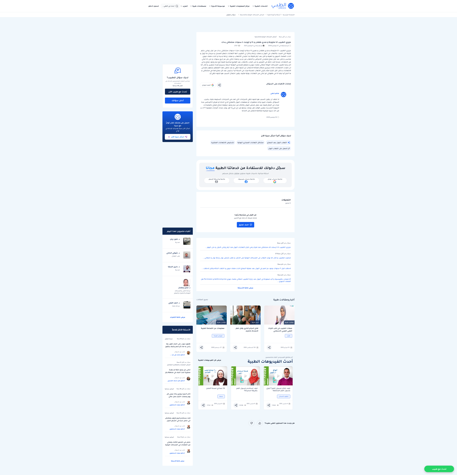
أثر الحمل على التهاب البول (279, 148)
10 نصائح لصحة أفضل (215, 388)
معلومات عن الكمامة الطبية (212, 328)
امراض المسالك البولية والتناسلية (252, 15)
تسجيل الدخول (153, 6)
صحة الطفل (169, 339)
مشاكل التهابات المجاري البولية (250, 142)
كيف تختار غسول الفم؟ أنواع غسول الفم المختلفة (278, 389)
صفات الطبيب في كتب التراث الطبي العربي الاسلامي (280, 329)
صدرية (177, 242)
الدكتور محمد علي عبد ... (177, 355)
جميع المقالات (202, 299)
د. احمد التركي (174, 302)
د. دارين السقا (174, 266)
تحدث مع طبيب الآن (177, 91)
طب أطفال (176, 256)
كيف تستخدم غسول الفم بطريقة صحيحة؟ (247, 389)
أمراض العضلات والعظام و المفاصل (178, 365)
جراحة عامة (176, 306)
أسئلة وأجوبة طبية (274, 15)
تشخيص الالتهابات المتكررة (222, 142)
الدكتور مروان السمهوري (177, 405)
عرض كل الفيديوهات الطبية (209, 360)
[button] (259, 6)
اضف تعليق (244, 224)
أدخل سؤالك (178, 100)
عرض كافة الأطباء (177, 317)
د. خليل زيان (175, 239)
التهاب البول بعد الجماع (277, 142)
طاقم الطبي (274, 93)
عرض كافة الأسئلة (245, 287)
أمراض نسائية (169, 389)
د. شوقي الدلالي (173, 252)
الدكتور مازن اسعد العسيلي (176, 381)
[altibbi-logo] (283, 6)
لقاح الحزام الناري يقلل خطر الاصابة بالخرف (247, 329)
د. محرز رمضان (184, 287)
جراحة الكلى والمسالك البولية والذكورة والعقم (182, 292)
